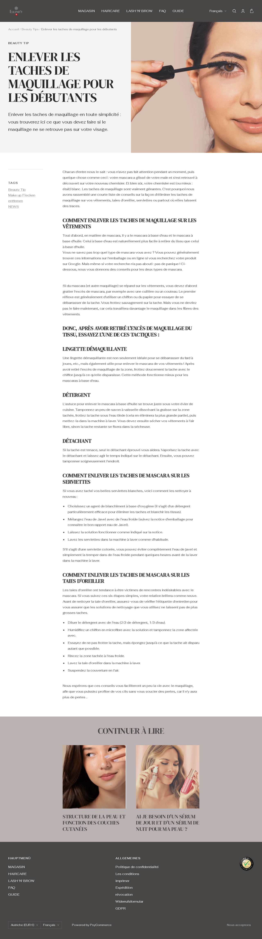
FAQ (162, 11)
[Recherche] (234, 11)
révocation (124, 894)
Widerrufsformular (129, 901)
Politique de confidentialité (137, 867)
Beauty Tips (30, 29)
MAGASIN (86, 11)
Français (216, 11)
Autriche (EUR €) (22, 925)
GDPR (120, 908)
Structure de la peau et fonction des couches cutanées (94, 823)
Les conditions (127, 874)
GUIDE (178, 11)
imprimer (122, 881)
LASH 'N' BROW (139, 11)
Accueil (13, 29)
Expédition (124, 887)
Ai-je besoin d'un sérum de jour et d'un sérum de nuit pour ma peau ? (167, 823)
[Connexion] (243, 11)
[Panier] (252, 11)
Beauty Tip (18, 43)
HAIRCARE (110, 11)
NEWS (13, 206)
